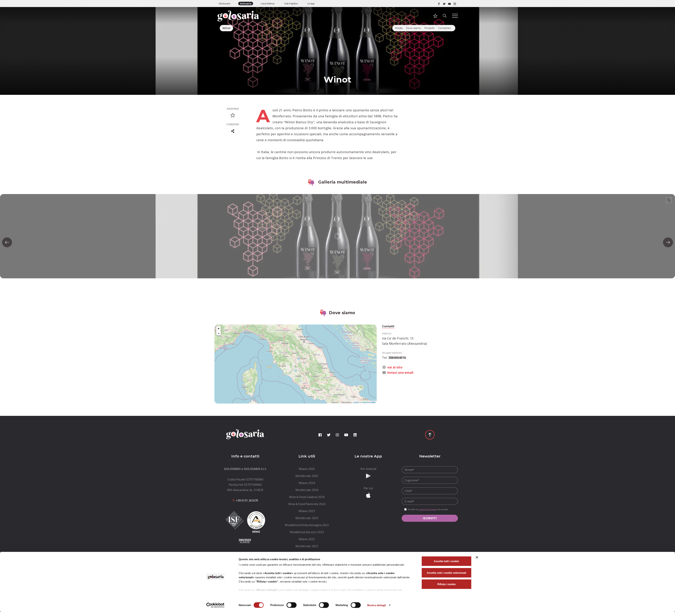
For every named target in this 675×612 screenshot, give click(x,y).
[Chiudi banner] (477, 557)
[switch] (292, 605)
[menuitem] (307, 469)
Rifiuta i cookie (446, 584)
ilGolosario (224, 3)
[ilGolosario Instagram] (454, 3)
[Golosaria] (245, 20)
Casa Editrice (268, 3)
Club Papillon (291, 3)
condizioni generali (427, 509)
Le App (311, 3)
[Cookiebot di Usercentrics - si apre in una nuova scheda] (215, 605)
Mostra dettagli (376, 605)
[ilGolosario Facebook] (439, 3)
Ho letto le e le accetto (428, 509)
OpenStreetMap (369, 402)
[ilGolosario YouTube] (449, 3)
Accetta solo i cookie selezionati (446, 572)
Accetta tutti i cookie (446, 561)
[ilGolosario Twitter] (444, 3)
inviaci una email (400, 372)
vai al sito (395, 367)
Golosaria (245, 3)
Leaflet (356, 402)
